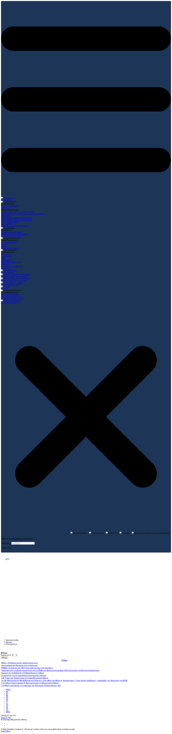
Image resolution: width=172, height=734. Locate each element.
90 (7, 700)
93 (7, 706)
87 (7, 694)
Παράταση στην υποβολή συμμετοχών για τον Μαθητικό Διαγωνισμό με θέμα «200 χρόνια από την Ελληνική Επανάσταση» (50, 670)
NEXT (8, 712)
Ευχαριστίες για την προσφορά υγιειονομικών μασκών (23, 675)
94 (7, 708)
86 (7, 692)
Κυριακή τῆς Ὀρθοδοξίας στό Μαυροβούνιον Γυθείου (22, 673)
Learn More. (5, 731)
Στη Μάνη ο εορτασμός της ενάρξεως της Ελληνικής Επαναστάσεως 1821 (31, 686)
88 (7, 696)
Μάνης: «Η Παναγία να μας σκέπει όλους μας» (19, 663)
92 (7, 704)
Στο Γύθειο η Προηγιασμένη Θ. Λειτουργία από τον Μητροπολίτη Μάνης (30, 683)
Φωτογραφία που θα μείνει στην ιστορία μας (19, 665)
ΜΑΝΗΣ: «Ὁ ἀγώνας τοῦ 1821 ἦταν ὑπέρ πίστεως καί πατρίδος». (27, 668)
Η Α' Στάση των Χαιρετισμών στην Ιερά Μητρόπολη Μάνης (24, 678)
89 (7, 698)
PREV (8, 690)
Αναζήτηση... (6, 543)
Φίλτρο (4, 658)
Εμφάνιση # (6, 655)
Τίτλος (64, 660)
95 (7, 710)
